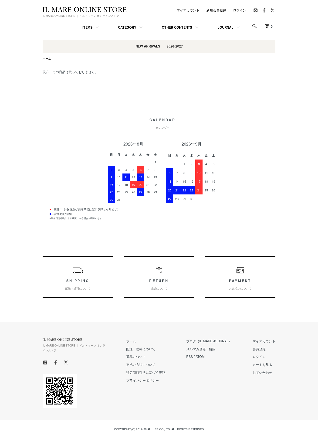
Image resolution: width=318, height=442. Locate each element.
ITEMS (87, 27)
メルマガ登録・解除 (201, 349)
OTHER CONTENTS (177, 27)
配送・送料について (141, 349)
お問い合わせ (262, 372)
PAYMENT (240, 284)
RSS (189, 356)
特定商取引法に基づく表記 (145, 372)
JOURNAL (225, 27)
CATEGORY (127, 27)
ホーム (47, 58)
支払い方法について (141, 364)
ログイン (239, 10)
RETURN (159, 284)
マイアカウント (188, 10)
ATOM (200, 356)
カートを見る (262, 364)
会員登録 (259, 349)
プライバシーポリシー (142, 380)
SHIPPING (77, 284)
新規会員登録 (216, 10)
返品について (136, 356)
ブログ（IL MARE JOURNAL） (209, 341)
